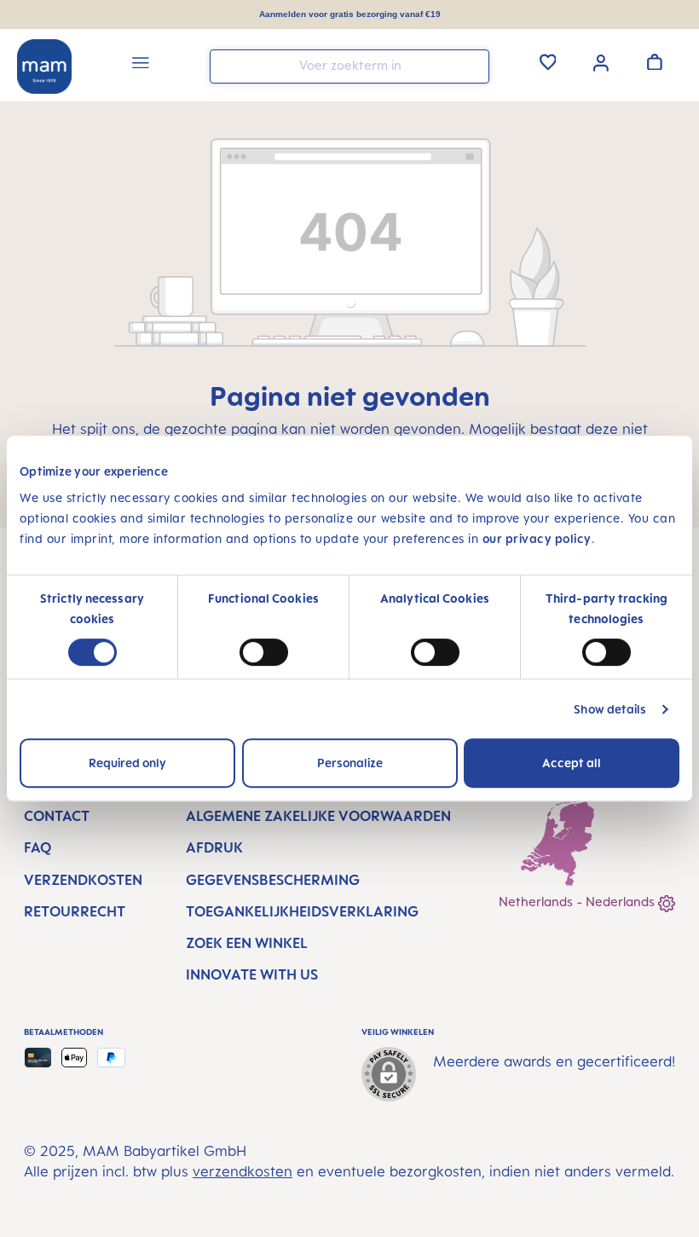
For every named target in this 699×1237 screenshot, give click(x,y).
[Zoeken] (472, 65)
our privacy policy (537, 538)
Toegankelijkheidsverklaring (302, 911)
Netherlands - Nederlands (578, 901)
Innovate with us (252, 974)
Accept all (571, 762)
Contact (57, 815)
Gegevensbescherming (273, 879)
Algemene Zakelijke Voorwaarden (318, 815)
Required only (127, 762)
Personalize (350, 762)
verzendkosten (242, 1171)
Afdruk (214, 847)
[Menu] (140, 65)
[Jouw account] (600, 61)
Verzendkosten (83, 879)
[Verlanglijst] (548, 61)
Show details (610, 709)
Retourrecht (74, 911)
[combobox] (349, 66)
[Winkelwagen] (654, 61)
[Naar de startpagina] (44, 66)
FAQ (37, 847)
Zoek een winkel (247, 942)
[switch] (264, 652)
